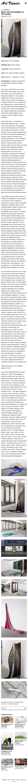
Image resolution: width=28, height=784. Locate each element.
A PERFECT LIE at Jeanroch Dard (6, 752)
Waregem (16, 704)
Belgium (6, 702)
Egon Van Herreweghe (14, 702)
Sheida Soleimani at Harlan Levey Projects (21, 741)
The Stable (10, 704)
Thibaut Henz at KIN (21, 767)
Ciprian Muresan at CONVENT (6, 725)
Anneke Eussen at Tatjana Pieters (20, 725)
